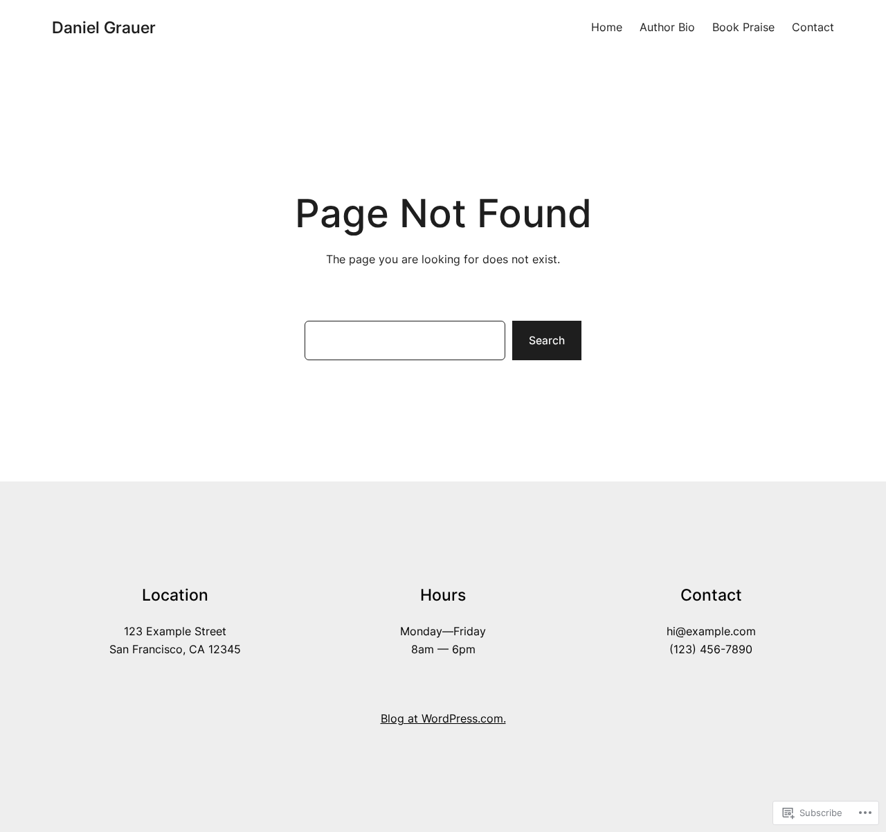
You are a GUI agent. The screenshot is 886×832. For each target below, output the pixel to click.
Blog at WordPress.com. (443, 718)
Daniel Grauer (104, 27)
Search (547, 340)
